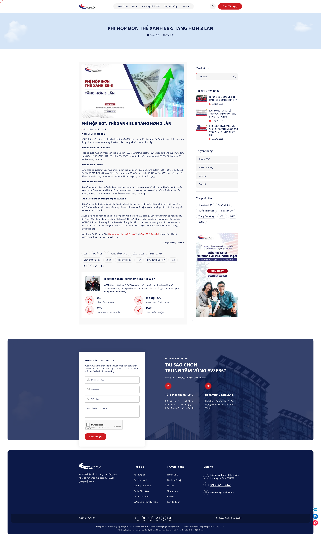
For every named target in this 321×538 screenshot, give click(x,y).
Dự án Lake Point (142, 496)
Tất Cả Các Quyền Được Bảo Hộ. (229, 518)
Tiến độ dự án (173, 502)
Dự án (135, 6)
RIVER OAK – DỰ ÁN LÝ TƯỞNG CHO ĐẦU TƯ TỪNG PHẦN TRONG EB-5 (222, 113)
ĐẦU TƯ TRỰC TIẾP (156, 260)
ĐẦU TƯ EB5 (138, 253)
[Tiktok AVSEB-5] (157, 518)
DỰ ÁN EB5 (98, 253)
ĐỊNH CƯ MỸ (156, 253)
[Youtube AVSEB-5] (144, 518)
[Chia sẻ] (84, 266)
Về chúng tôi (139, 474)
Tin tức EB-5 (169, 35)
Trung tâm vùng (206, 216)
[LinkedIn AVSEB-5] (169, 518)
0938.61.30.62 (220, 485)
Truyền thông (170, 6)
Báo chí (202, 184)
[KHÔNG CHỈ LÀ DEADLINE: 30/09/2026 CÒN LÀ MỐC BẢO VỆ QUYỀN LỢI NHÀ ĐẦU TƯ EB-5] (201, 128)
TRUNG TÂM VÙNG (118, 253)
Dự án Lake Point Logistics (146, 502)
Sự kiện (202, 176)
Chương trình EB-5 (151, 6)
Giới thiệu (123, 6)
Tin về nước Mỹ (206, 167)
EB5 (85, 253)
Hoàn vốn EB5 (205, 205)
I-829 (139, 260)
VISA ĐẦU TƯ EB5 (92, 260)
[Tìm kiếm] (234, 76)
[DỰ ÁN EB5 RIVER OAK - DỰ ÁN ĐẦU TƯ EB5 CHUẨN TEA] (217, 274)
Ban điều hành (140, 480)
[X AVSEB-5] (163, 518)
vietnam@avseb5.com (222, 492)
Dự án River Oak (206, 210)
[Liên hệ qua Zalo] (315, 509)
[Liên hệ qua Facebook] (315, 516)
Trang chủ (154, 35)
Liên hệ (185, 6)
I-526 (173, 260)
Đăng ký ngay (95, 436)
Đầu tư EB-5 (224, 205)
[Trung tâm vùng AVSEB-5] (88, 6)
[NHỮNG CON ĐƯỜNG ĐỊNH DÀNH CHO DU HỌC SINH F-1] (201, 98)
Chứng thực (172, 491)
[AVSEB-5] (90, 465)
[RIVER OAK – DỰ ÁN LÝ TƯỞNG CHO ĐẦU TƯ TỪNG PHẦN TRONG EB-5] (201, 112)
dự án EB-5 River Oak (149, 234)
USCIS (108, 260)
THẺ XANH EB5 (124, 260)
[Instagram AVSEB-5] (150, 518)
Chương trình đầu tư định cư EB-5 (122, 234)
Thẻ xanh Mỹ (226, 210)
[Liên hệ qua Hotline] (315, 522)
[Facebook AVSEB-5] (137, 518)
